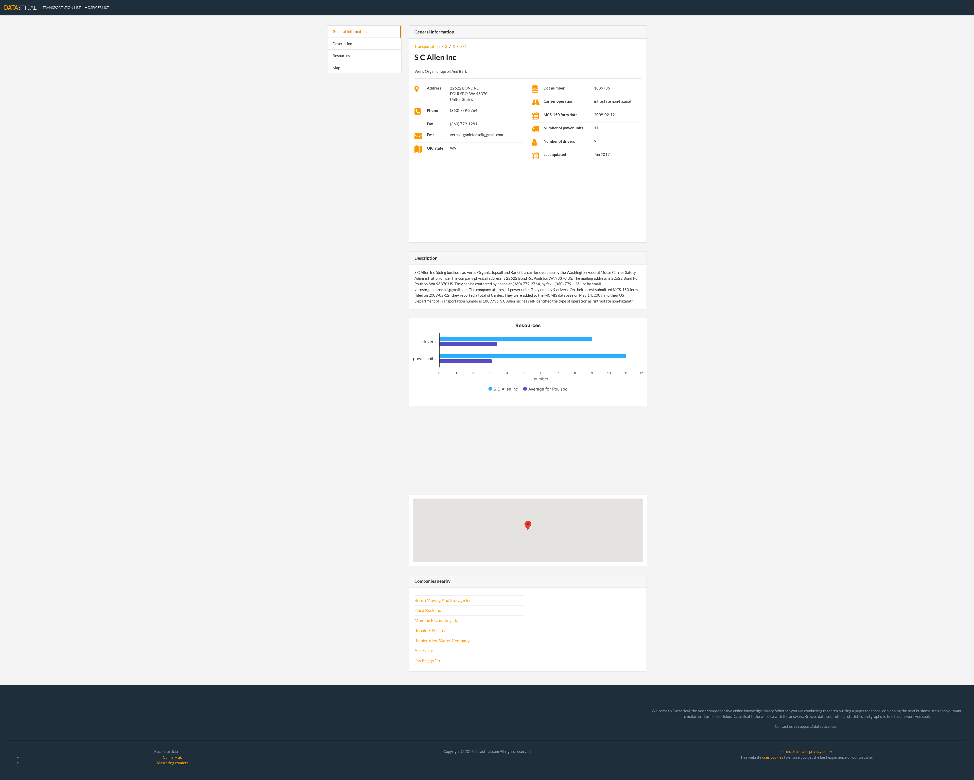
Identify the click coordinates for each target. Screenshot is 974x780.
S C (463, 46)
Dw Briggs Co (427, 660)
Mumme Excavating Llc (436, 620)
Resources (341, 55)
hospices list (97, 7)
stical (20, 7)
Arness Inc (424, 650)
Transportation (427, 46)
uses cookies (772, 757)
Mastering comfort (172, 762)
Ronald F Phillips (429, 630)
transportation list (62, 7)
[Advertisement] (364, 156)
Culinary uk (172, 757)
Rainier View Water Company (442, 640)
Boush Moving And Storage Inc (442, 600)
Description (342, 43)
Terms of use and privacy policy (806, 751)
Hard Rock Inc (427, 610)
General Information (350, 31)
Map (336, 67)
